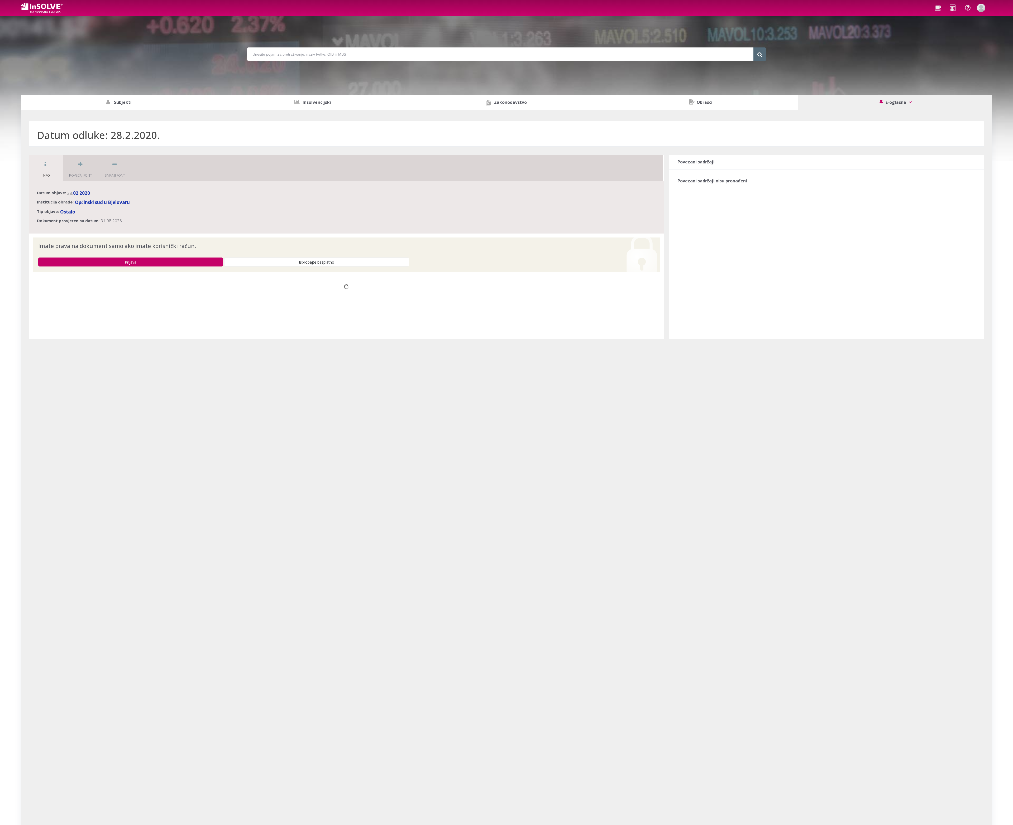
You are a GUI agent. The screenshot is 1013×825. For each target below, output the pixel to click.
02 (75, 193)
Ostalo (67, 212)
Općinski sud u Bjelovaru (102, 202)
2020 (84, 193)
